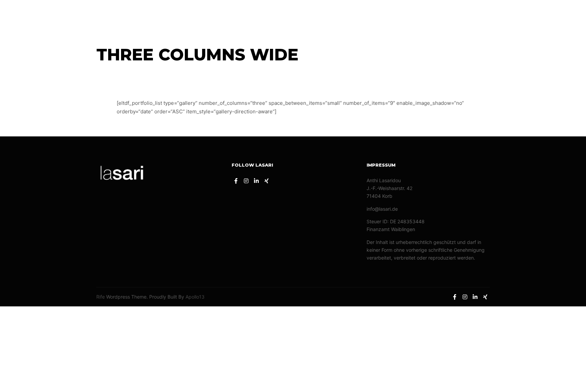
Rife (100, 297)
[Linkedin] (557, 16)
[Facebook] (537, 16)
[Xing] (568, 16)
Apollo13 (194, 297)
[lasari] (34, 16)
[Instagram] (547, 16)
